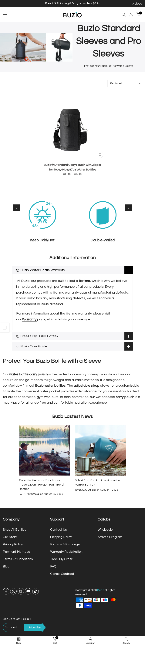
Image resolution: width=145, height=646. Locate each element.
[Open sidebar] (4, 327)
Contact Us (58, 529)
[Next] (128, 207)
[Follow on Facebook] (6, 591)
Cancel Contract (62, 574)
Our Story (10, 537)
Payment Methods (16, 551)
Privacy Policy (13, 544)
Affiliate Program (110, 537)
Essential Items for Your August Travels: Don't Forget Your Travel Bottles (41, 484)
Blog (6, 566)
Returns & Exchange (65, 544)
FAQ (53, 566)
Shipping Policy (61, 537)
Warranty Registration (66, 551)
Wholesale (105, 529)
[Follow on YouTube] (28, 591)
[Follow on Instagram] (21, 591)
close (9, 3)
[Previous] (16, 207)
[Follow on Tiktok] (35, 591)
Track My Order (61, 559)
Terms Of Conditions (18, 559)
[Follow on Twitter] (13, 591)
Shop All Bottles (14, 529)
